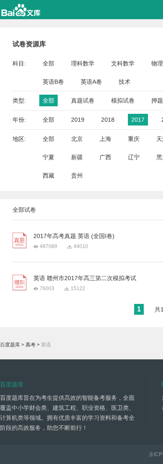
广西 (105, 157)
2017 (138, 119)
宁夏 (48, 157)
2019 (77, 119)
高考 (30, 345)
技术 (124, 81)
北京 (77, 138)
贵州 (77, 175)
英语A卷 (91, 81)
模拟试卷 (123, 100)
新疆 (77, 157)
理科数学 (82, 63)
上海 (105, 138)
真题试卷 (82, 100)
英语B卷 (53, 81)
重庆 (134, 138)
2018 (108, 119)
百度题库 (10, 345)
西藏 (48, 175)
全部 (48, 63)
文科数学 (123, 63)
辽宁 (134, 157)
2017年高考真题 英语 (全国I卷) (74, 236)
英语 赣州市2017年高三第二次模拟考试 (84, 278)
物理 (157, 63)
